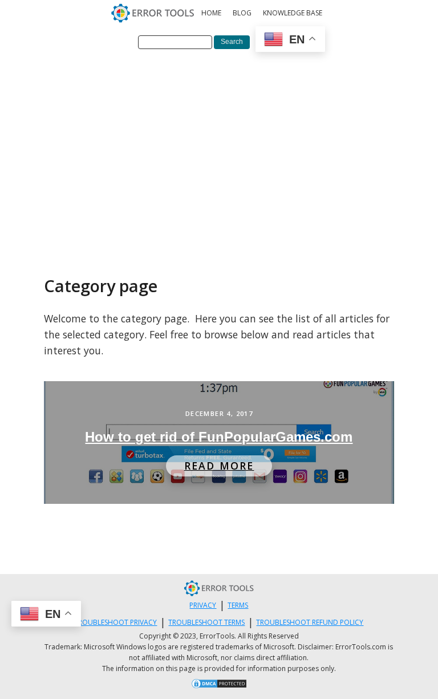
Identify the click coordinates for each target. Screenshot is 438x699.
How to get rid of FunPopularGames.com (218, 437)
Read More (219, 465)
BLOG (242, 13)
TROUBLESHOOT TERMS (206, 622)
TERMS (238, 605)
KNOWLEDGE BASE (292, 13)
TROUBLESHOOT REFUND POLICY (309, 622)
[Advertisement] (219, 144)
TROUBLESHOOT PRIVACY (115, 622)
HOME (211, 13)
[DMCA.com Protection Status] (219, 685)
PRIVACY (202, 605)
